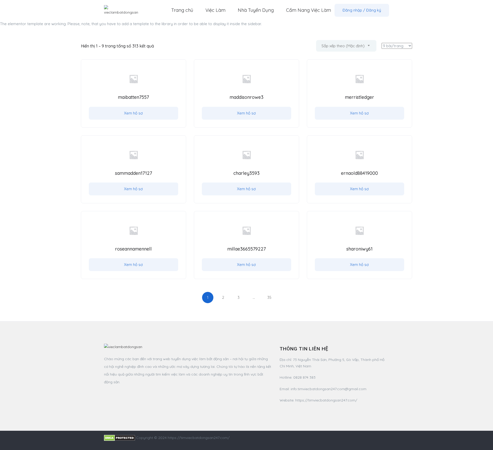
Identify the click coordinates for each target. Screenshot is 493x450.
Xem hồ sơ (133, 113)
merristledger (359, 97)
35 (269, 297)
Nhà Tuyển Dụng (256, 10)
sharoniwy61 (359, 249)
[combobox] (346, 46)
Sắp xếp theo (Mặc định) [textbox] (343, 45)
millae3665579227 (246, 249)
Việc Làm (215, 10)
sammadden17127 (133, 173)
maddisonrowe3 (246, 97)
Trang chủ (182, 10)
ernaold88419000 (359, 173)
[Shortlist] (177, 68)
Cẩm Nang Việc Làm (308, 10)
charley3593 (246, 173)
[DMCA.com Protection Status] (119, 437)
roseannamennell (133, 249)
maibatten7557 (133, 97)
